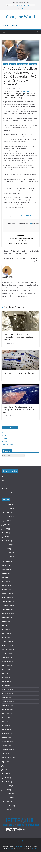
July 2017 (4, 766)
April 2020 (5, 633)
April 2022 (5, 537)
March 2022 (5, 541)
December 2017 (7, 746)
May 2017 (5, 774)
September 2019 (7, 661)
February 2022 (6, 545)
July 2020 (4, 621)
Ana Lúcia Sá (16, 88)
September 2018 (7, 709)
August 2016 (6, 810)
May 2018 (5, 725)
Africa (5, 64)
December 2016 (7, 794)
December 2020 (7, 601)
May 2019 (5, 677)
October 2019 (6, 657)
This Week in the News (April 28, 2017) (20, 373)
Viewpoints (33, 64)
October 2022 (6, 513)
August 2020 (6, 617)
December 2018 (7, 697)
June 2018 (5, 721)
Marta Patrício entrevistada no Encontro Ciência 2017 (19, 259)
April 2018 (5, 729)
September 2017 (7, 758)
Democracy (12, 64)
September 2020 (7, 613)
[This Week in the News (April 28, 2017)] (20, 351)
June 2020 (5, 625)
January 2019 (6, 693)
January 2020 (6, 645)
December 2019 (7, 649)
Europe (4, 435)
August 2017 (6, 762)
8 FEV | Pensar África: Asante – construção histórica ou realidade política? (18, 337)
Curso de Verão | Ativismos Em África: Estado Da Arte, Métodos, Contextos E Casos (21, 252)
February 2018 (6, 738)
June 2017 (5, 770)
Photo (30, 223)
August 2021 (6, 569)
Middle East (5, 441)
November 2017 (7, 750)
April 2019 (5, 681)
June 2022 (5, 529)
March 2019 (5, 685)
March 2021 (5, 589)
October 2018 (6, 705)
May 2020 (5, 629)
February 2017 (6, 786)
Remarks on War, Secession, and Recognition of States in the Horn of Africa (19, 409)
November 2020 (7, 605)
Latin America (6, 438)
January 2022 (6, 549)
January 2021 (6, 597)
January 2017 (6, 790)
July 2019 (4, 669)
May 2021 (5, 581)
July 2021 (4, 573)
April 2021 (5, 585)
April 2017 (5, 778)
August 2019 (6, 665)
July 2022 (4, 525)
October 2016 (6, 802)
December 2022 (7, 505)
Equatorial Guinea (23, 64)
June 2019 (5, 673)
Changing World (20, 16)
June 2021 (5, 577)
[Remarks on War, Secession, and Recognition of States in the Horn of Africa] (20, 385)
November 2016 (7, 798)
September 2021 (7, 565)
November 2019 (7, 653)
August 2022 (6, 521)
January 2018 (6, 742)
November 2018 (7, 701)
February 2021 (6, 593)
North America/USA (8, 445)
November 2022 (7, 509)
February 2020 (6, 641)
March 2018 (5, 734)
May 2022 (5, 533)
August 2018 (6, 713)
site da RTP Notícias (27, 216)
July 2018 (4, 717)
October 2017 (6, 754)
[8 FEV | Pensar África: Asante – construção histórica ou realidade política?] (20, 313)
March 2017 (5, 782)
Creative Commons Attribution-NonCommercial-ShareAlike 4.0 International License (20, 240)
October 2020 (6, 609)
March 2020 (5, 637)
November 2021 (7, 557)
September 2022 (7, 517)
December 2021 (7, 553)
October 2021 (6, 561)
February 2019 (6, 689)
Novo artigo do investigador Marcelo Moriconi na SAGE (20, 6)
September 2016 (7, 806)
